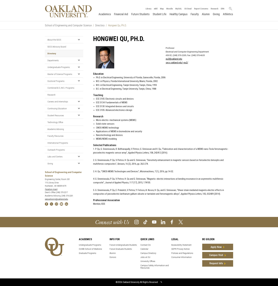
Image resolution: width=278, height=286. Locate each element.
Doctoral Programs (56, 81)
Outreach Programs (56, 149)
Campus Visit (216, 255)
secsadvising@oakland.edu (56, 199)
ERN (222, 8)
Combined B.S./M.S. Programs (60, 88)
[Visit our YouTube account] (154, 221)
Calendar (144, 249)
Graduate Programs (87, 253)
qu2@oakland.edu (174, 59)
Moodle (169, 8)
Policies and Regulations (182, 253)
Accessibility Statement (181, 245)
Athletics (228, 14)
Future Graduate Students (121, 249)
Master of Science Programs (59, 74)
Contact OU (145, 245)
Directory (100, 25)
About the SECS (54, 39)
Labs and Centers (55, 156)
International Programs (57, 143)
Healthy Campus (178, 14)
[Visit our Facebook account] (172, 221)
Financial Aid (121, 14)
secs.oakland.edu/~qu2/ (177, 62)
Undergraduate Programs (58, 67)
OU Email (188, 8)
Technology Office (55, 122)
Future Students (140, 14)
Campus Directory (148, 253)
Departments (53, 60)
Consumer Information (181, 257)
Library (148, 8)
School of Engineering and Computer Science (68, 25)
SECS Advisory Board (56, 46)
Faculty (195, 14)
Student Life (159, 14)
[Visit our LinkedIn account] (163, 221)
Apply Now (216, 247)
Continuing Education (57, 108)
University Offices (147, 261)
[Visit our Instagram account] (136, 221)
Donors (113, 257)
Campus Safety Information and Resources (154, 266)
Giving (216, 14)
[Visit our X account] (181, 221)
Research (214, 8)
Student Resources (55, 115)
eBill (156, 8)
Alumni (206, 14)
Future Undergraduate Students (123, 245)
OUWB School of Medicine (90, 249)
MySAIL (178, 8)
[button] (78, 39)
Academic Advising (55, 129)
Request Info (216, 263)
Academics (105, 14)
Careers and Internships (57, 101)
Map (162, 8)
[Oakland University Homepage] (68, 11)
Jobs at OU (145, 257)
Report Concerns (201, 8)
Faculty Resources (55, 136)
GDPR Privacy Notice (180, 249)
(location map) (51, 189)
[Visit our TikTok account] (145, 221)
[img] (46, 204)
